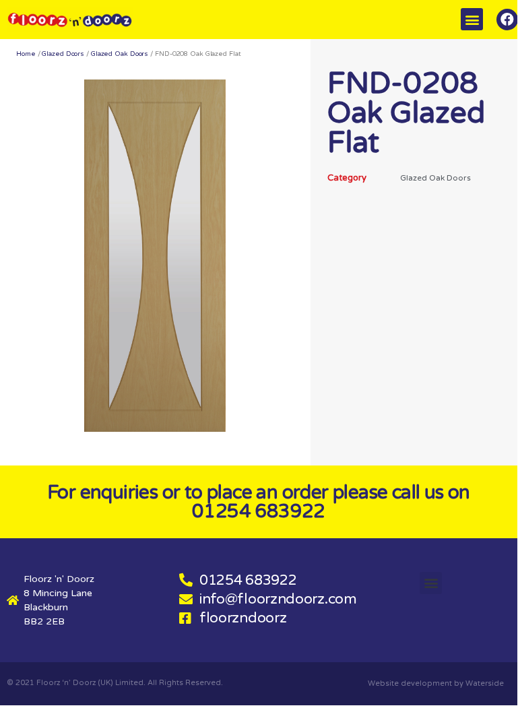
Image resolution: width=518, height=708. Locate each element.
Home (26, 54)
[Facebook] (507, 19)
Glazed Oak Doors (119, 54)
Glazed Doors (63, 54)
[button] (472, 19)
